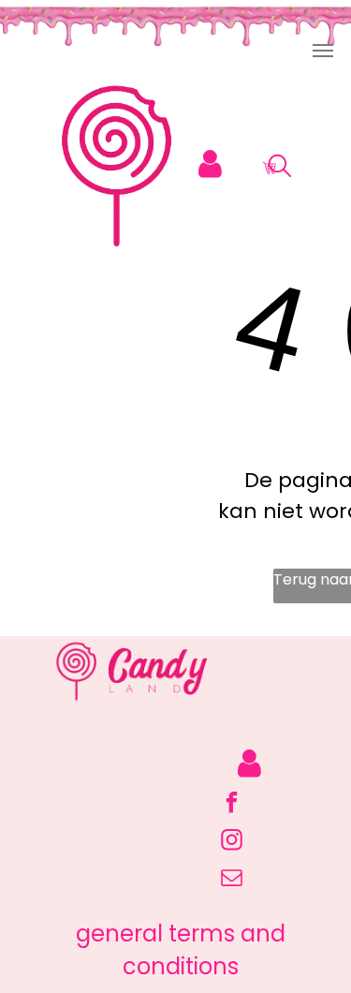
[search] (280, 169)
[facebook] (231, 804)
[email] (231, 879)
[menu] (323, 50)
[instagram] (231, 842)
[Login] (210, 164)
